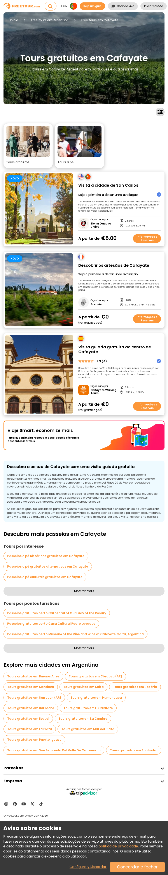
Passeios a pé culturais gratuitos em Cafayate (44, 577)
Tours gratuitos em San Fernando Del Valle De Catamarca (54, 750)
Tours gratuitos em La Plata (29, 729)
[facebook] (15, 804)
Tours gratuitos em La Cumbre (82, 718)
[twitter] (32, 804)
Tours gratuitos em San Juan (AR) (34, 697)
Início (14, 20)
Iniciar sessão (153, 6)
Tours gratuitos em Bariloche (30, 708)
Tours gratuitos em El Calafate (88, 708)
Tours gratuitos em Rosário (135, 687)
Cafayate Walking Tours (104, 392)
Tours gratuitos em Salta (83, 687)
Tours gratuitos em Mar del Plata (87, 729)
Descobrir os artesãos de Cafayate (113, 265)
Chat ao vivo (125, 6)
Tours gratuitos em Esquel (28, 718)
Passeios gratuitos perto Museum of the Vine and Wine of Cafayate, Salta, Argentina (75, 634)
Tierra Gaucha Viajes (101, 225)
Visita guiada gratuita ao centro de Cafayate (114, 349)
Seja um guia (92, 6)
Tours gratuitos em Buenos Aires (33, 676)
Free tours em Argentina (49, 20)
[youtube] (23, 804)
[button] (28, 145)
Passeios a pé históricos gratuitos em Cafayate (45, 556)
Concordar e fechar (137, 867)
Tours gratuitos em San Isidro (134, 750)
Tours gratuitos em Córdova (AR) (95, 676)
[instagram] (6, 804)
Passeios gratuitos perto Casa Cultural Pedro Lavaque (51, 623)
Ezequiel (96, 304)
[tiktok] (41, 804)
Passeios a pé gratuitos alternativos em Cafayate (47, 566)
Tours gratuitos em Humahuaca (96, 697)
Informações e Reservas (147, 238)
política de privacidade (118, 846)
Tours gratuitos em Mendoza (30, 687)
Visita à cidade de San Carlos (108, 185)
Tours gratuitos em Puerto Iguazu (34, 739)
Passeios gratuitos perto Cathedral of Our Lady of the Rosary (56, 613)
